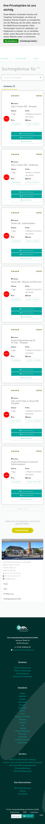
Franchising (22, 794)
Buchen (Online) (27, 137)
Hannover (23, 722)
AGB (25, 812)
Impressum (34, 812)
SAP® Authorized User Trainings (22, 760)
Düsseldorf (22, 708)
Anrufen (17, 816)
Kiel (22, 725)
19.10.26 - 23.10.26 (33, 421)
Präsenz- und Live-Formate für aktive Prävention (22, 762)
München (22, 734)
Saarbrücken (22, 743)
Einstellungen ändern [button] (28, 41)
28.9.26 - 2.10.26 (32, 241)
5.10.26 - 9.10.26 (32, 299)
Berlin (22, 693)
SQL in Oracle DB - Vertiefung (24, 165)
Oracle (35, 58)
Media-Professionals (22, 671)
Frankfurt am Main (22, 717)
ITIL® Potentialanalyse (22, 771)
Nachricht (28, 816)
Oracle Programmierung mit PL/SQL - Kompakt (23, 341)
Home (5, 584)
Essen (22, 714)
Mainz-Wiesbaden (22, 731)
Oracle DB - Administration (23, 223)
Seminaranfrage (21, 530)
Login (41, 815)
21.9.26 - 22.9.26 (32, 182)
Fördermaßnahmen (22, 768)
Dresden (22, 705)
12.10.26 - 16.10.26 (33, 360)
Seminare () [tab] (9, 86)
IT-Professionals (20, 58)
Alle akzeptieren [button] (11, 41)
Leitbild (23, 791)
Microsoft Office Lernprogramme (22, 765)
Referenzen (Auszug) (22, 788)
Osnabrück (22, 737)
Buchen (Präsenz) (27, 133)
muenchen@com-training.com (23, 650)
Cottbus (22, 699)
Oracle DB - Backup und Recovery (26, 282)
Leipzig (22, 728)
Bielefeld (22, 696)
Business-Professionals (22, 676)
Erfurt (22, 711)
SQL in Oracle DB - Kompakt (24, 107)
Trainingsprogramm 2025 (12, 599)
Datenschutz (15, 812)
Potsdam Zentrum (22, 740)
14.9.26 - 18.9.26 (32, 124)
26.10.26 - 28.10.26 (33, 481)
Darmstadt (4, 58)
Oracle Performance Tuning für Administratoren (24, 463)
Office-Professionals (22, 668)
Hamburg (22, 719)
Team (5, 589)
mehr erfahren (27, 141)
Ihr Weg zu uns (8, 594)
